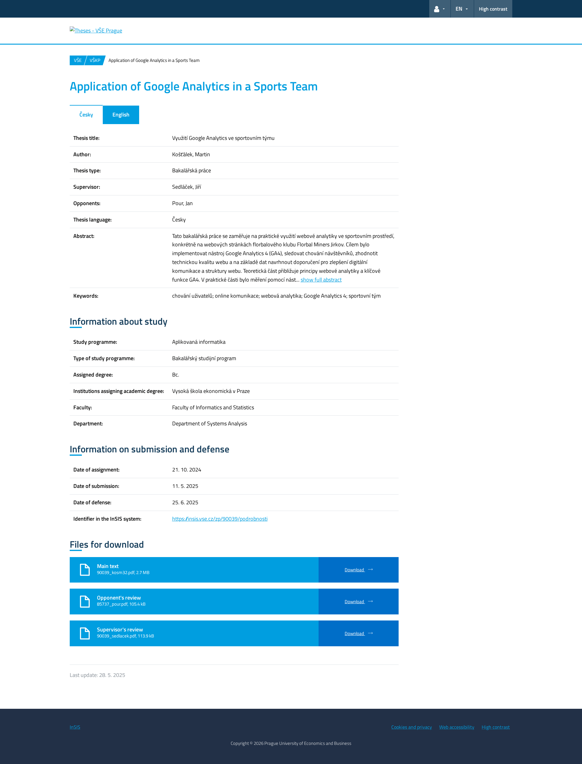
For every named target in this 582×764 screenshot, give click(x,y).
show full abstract (321, 280)
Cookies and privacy (411, 727)
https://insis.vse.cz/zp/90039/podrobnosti (220, 519)
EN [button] (459, 9)
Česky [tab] (86, 114)
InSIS (75, 727)
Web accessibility (456, 727)
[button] (439, 9)
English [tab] (120, 114)
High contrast (493, 8)
